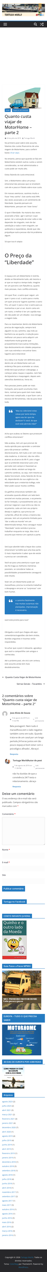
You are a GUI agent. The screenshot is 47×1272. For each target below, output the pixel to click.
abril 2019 (6, 1149)
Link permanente (39, 719)
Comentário (9, 814)
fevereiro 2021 (8, 1119)
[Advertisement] (23, 52)
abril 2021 (6, 1110)
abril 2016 (6, 1226)
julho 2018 (6, 1179)
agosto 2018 (7, 1175)
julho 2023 (6, 1106)
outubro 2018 (8, 1166)
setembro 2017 (8, 1196)
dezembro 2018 (9, 1162)
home (8, 110)
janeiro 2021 (7, 1123)
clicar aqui (14, 152)
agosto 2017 (7, 1200)
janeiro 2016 (7, 1235)
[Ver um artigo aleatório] (42, 24)
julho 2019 (6, 1140)
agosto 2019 (7, 1136)
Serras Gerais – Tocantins (29, 683)
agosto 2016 (7, 1213)
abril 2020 (6, 1131)
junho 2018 (7, 1183)
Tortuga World (29, 138)
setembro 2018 (8, 1170)
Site (4, 875)
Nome (6, 849)
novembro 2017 (9, 1192)
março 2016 (7, 1231)
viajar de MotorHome (20, 110)
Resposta (14, 754)
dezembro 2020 (9, 1127)
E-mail (6, 862)
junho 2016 (7, 1218)
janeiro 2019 (7, 1157)
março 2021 (7, 1114)
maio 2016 (6, 1222)
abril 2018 (6, 1188)
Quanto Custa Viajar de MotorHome (23, 677)
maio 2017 (6, 1205)
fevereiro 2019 (8, 1153)
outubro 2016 (8, 1209)
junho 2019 (7, 1144)
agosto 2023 (7, 1101)
